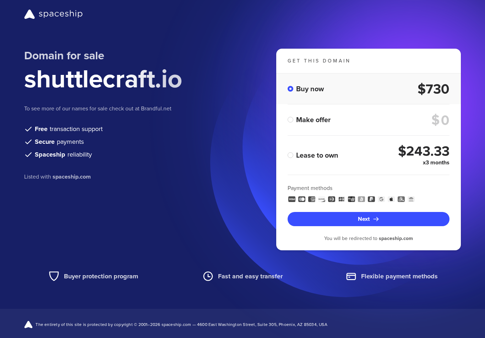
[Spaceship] (53, 14)
